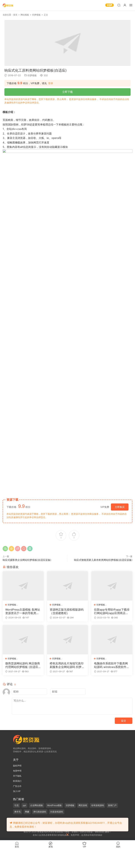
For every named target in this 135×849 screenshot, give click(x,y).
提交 (123, 720)
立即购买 (120, 506)
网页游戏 (83, 805)
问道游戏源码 (56, 811)
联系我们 (17, 781)
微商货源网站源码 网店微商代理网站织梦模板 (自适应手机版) (22, 665)
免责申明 (17, 770)
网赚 (27, 811)
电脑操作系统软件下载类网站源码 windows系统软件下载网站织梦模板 (111, 665)
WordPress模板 (54, 805)
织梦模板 (32, 75)
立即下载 (67, 92)
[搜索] (118, 5)
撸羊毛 (17, 811)
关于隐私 (17, 776)
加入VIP (17, 791)
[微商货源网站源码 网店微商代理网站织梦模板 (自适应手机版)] (23, 639)
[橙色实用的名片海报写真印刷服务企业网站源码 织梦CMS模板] (67, 639)
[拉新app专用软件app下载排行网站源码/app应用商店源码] (111, 586)
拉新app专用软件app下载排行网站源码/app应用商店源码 (112, 611)
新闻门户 (112, 805)
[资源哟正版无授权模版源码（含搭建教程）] (67, 586)
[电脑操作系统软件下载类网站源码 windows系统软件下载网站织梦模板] (111, 639)
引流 (16, 805)
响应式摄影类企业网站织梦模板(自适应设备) (27, 559)
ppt (24, 805)
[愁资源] (8, 5)
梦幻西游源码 (39, 811)
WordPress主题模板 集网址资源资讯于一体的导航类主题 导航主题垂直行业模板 (22, 611)
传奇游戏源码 (97, 805)
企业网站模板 (36, 805)
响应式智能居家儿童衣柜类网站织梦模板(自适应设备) (103, 559)
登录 (50, 83)
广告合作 (17, 786)
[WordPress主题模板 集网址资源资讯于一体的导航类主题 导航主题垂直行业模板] (23, 586)
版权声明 (17, 765)
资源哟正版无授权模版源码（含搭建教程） (66, 611)
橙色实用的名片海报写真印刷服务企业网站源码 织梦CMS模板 (67, 665)
